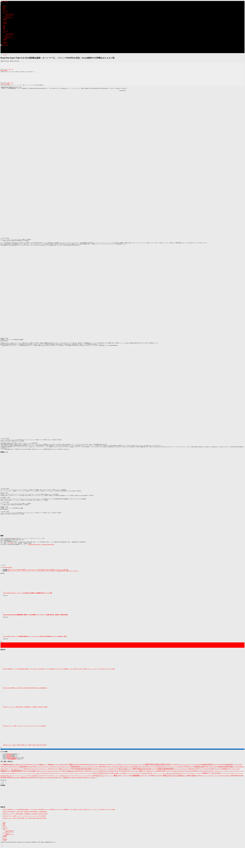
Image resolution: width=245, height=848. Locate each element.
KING (171, 766)
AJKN (23, 764)
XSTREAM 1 (194, 771)
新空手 (194, 775)
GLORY (2, 766)
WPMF (189, 771)
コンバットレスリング (78, 773)
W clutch (172, 771)
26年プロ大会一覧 (9, 13)
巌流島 (152, 775)
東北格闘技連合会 (228, 775)
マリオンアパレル (23, 775)
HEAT (34, 766)
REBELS (4, 771)
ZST (212, 771)
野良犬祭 (85, 777)
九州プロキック (100, 775)
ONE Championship (166, 769)
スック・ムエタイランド (162, 773)
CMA (115, 764)
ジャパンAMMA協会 (122, 773)
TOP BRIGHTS (111, 771)
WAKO (155, 771)
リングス (85, 775)
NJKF (135, 769)
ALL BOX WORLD (28, 764)
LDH (243, 766)
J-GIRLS (96, 766)
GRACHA (17, 766)
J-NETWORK (102, 766)
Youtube (4, 23)
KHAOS (148, 766)
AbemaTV (11, 764)
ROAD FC (26, 771)
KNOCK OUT (199, 766)
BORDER (74, 764)
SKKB (60, 771)
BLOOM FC (66, 764)
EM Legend (181, 764)
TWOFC (129, 771)
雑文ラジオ (89, 777)
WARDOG (159, 771)
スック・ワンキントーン (175, 773)
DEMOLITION (176, 764)
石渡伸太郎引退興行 (54, 777)
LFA (38, 768)
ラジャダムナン (80, 775)
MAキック (62, 768)
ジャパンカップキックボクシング (134, 773)
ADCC (20, 764)
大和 (150, 775)
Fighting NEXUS (207, 764)
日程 (4, 12)
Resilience (9, 771)
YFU (199, 771)
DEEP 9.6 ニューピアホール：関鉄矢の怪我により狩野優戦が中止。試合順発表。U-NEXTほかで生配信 (25, 706)
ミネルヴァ (29, 775)
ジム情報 (116, 773)
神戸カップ (61, 777)
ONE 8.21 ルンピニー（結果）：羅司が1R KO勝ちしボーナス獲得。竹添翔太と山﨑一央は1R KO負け (25, 744)
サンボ (90, 773)
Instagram (5, 22)
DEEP (147, 764)
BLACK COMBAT (59, 764)
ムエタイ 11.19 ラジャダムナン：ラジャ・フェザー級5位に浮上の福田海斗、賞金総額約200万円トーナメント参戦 (27, 593)
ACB (15, 764)
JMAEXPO (117, 766)
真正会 (48, 777)
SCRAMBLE (44, 771)
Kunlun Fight (239, 766)
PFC (190, 768)
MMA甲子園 (74, 768)
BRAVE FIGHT (88, 764)
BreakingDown (95, 764)
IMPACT (56, 766)
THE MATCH (102, 771)
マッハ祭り (18, 775)
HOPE (44, 766)
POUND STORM (208, 768)
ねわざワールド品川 (234, 771)
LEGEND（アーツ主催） (9, 768)
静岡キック (94, 777)
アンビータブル (28, 773)
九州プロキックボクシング (109, 775)
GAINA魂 (220, 764)
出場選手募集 (142, 775)
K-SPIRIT (139, 766)
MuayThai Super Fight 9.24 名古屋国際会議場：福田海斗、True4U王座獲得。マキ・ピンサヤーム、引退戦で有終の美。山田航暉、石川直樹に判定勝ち (35, 614)
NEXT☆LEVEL (123, 769)
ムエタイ (35, 775)
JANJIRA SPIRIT (109, 766)
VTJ (153, 771)
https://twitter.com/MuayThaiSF (47, 544)
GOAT (14, 766)
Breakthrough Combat (104, 764)
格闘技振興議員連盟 (17, 777)
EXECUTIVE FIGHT (193, 764)
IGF (51, 766)
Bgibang (46, 764)
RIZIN (18, 771)
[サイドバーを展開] (1, 747)
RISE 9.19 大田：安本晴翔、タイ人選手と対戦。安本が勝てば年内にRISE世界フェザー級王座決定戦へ (25, 687)
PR (212, 768)
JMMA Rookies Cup (127, 766)
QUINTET (225, 769)
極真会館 (23, 777)
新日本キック (182, 775)
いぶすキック (216, 771)
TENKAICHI (88, 771)
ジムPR (111, 773)
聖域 (67, 777)
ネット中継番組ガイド (204, 773)
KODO (207, 766)
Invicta (86, 766)
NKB (138, 769)
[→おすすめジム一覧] (9, 69)
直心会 (46, 777)
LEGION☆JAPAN (30, 768)
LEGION (25, 768)
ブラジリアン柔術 (230, 773)
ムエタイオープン (43, 775)
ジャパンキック (147, 773)
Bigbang (50, 764)
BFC (44, 764)
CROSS (133, 764)
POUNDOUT (197, 768)
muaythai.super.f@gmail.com (34, 544)
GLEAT (240, 764)
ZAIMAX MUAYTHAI (207, 771)
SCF (41, 771)
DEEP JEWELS (155, 764)
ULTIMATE (144, 771)
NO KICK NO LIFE (145, 768)
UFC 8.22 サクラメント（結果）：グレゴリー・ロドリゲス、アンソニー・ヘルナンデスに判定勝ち (24, 725)
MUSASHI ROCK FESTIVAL (96, 768)
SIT (58, 771)
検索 (4, 6)
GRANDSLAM (30, 766)
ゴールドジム (87, 773)
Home (4, 5)
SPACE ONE (65, 771)
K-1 (135, 766)
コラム (72, 773)
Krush (230, 766)
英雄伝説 (70, 777)
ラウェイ (63, 775)
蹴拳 (80, 777)
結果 (4, 9)
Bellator (41, 764)
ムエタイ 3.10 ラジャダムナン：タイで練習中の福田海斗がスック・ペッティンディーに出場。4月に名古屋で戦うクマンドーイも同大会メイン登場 (34, 636)
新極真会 (189, 775)
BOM (71, 764)
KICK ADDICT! (152, 766)
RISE (14, 771)
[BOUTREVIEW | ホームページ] (4, 1)
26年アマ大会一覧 (9, 15)
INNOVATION (75, 766)
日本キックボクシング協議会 (206, 775)
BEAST (37, 764)
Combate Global (124, 764)
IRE (88, 766)
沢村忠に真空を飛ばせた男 (39, 777)
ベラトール (235, 773)
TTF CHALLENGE (122, 771)
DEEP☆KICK (165, 764)
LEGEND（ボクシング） (18, 768)
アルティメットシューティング (20, 773)
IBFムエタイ (47, 766)
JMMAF (121, 766)
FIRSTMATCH (215, 764)
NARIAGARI (111, 768)
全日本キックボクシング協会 (125, 775)
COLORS (119, 764)
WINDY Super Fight (178, 771)
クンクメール (60, 773)
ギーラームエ (54, 773)
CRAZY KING (129, 764)
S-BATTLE (38, 771)
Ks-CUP (234, 766)
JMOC (132, 766)
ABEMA (5, 764)
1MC (2, 764)
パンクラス (216, 773)
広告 (156, 775)
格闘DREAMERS (238, 775)
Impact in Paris (61, 766)
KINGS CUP (192, 766)
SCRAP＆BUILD (54, 771)
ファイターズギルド (224, 773)
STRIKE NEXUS (78, 771)
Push (4, 7)
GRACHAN (23, 766)
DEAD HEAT (143, 764)
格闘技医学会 (10, 777)
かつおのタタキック (226, 771)
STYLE (83, 771)
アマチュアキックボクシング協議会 (8, 773)
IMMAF (53, 766)
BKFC (54, 764)
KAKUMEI (143, 766)
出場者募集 (136, 775)
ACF (17, 764)
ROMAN (30, 771)
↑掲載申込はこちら (10, 17)
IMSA (65, 766)
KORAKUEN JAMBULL (213, 766)
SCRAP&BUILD (49, 771)
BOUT (78, 764)
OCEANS (155, 768)
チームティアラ (195, 773)
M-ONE (49, 768)
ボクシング (13, 775)
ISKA (90, 766)
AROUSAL (34, 764)
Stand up (70, 771)
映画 (222, 775)
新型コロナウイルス (170, 775)
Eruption (185, 764)
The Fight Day (95, 771)
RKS (22, 771)
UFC (141, 771)
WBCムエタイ (166, 771)
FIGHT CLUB (199, 764)
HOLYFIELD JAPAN (39, 766)
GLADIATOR (229, 764)
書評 (224, 775)
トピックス (5, 11)
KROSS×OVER (223, 766)
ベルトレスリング (240, 773)
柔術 (232, 775)
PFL (193, 768)
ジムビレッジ (6, 16)
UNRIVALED (149, 771)
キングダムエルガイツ (45, 773)
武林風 (31, 777)
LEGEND (2, 768)
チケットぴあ (10, 543)
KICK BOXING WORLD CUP (161, 766)
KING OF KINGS (175, 766)
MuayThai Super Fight (7, 567)
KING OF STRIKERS (184, 766)
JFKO (113, 766)
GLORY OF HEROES (8, 766)
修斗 (115, 775)
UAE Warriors (136, 771)
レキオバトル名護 (91, 775)
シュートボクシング (101, 773)
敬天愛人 (161, 775)
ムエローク (51, 775)
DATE (139, 764)
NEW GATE (116, 768)
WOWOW (186, 771)
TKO (106, 771)
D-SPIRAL (136, 764)
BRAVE (82, 764)
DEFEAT (171, 764)
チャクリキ (190, 773)
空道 (64, 777)
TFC (92, 771)
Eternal (188, 764)
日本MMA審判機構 (199, 775)
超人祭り (76, 777)
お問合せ (5, 19)
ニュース (5, 10)
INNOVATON (82, 766)
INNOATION (68, 766)
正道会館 (28, 777)
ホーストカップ (6, 775)
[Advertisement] (24, 50)
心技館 (158, 775)
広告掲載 (5, 18)
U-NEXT (132, 771)
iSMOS (93, 766)
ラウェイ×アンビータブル (72, 775)
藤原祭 (73, 777)
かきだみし (221, 771)
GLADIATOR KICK (236, 764)
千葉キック (146, 775)
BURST (110, 764)
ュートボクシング (57, 775)
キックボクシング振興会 (35, 773)
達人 (82, 777)
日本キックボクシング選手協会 (216, 775)
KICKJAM (168, 766)
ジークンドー (155, 773)
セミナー (185, 773)
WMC (183, 771)
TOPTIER (116, 771)
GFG (223, 764)
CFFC (113, 764)
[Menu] (1, 820)
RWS (34, 771)
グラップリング (66, 773)
